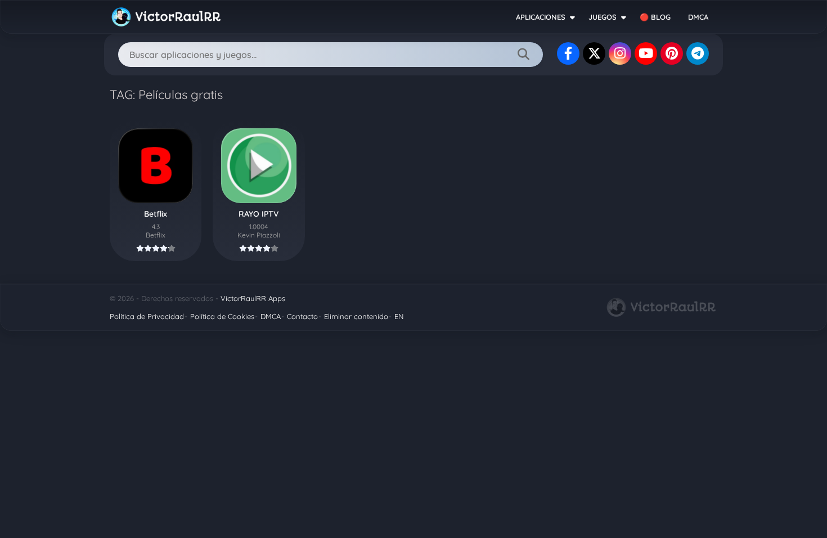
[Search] (523, 54)
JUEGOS (602, 16)
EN (398, 316)
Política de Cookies (222, 316)
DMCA (698, 16)
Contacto (302, 316)
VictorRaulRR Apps (253, 298)
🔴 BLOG (655, 16)
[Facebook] (568, 53)
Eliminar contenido (356, 316)
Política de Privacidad (147, 316)
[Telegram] (697, 53)
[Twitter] (594, 53)
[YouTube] (646, 53)
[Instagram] (620, 53)
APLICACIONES (540, 16)
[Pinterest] (671, 53)
